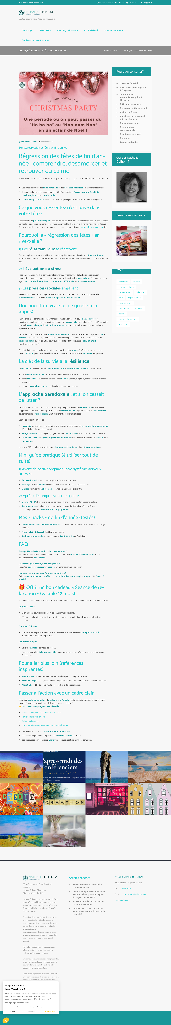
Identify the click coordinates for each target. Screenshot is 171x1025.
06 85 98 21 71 (147, 3)
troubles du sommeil (128, 319)
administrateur (47, 141)
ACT (40, 681)
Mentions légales (122, 900)
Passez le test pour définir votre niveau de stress (43, 712)
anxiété (136, 282)
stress (121, 314)
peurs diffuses (125, 303)
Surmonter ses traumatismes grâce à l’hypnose (131, 97)
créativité (140, 292)
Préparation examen (130, 123)
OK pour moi (49, 1011)
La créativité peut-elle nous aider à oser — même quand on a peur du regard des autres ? (89, 894)
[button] (5, 1020)
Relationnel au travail (130, 134)
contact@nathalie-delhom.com (32, 2)
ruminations (124, 308)
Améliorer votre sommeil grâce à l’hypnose (132, 118)
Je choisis (31, 1011)
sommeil (138, 308)
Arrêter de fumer (128, 112)
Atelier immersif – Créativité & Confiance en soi (87, 886)
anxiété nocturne (126, 287)
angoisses (123, 282)
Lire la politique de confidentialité (17, 1003)
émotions (123, 324)
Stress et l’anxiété (129, 83)
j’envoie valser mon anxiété (33, 717)
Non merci (12, 1011)
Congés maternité (129, 142)
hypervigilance (134, 298)
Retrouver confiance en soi (133, 108)
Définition (115, 51)
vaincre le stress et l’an (92, 227)
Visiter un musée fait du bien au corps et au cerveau (88, 903)
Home (106, 51)
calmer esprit (124, 292)
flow (121, 298)
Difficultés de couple (130, 104)
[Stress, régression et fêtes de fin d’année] (63, 103)
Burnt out (125, 138)
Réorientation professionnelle (127, 128)
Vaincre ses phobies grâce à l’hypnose (133, 89)
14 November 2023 (28, 141)
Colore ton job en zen (31, 721)
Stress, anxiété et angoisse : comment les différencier (45, 725)
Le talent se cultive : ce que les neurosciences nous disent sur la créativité (89, 911)
